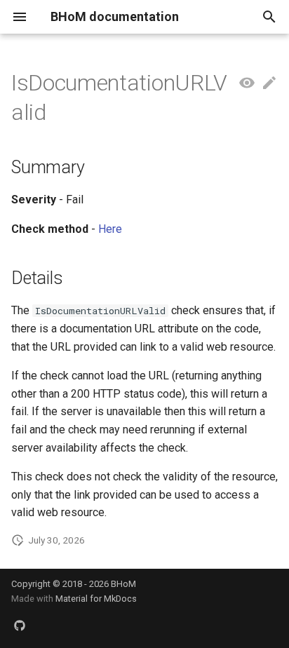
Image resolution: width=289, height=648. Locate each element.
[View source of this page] (246, 83)
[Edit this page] (269, 83)
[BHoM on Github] (19, 625)
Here (110, 229)
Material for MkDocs (96, 598)
